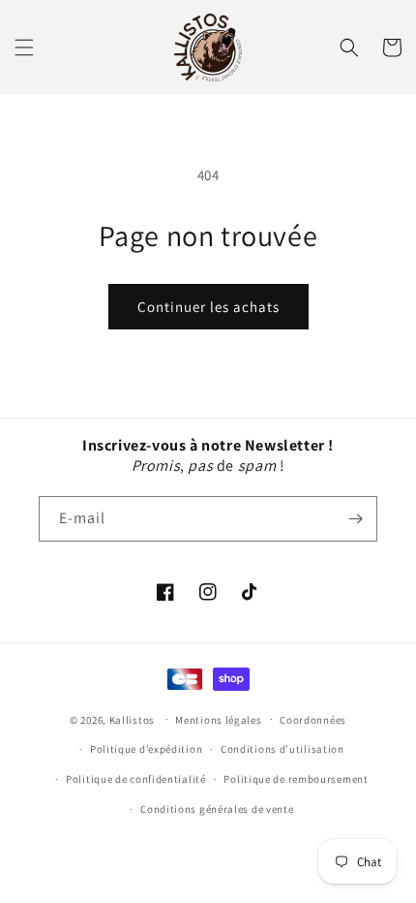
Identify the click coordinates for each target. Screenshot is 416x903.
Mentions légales (218, 720)
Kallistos (132, 719)
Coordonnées (313, 720)
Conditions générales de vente (216, 809)
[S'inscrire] (355, 519)
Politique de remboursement (295, 779)
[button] (24, 47)
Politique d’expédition (146, 749)
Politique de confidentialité (136, 779)
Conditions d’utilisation (282, 749)
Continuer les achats (208, 306)
